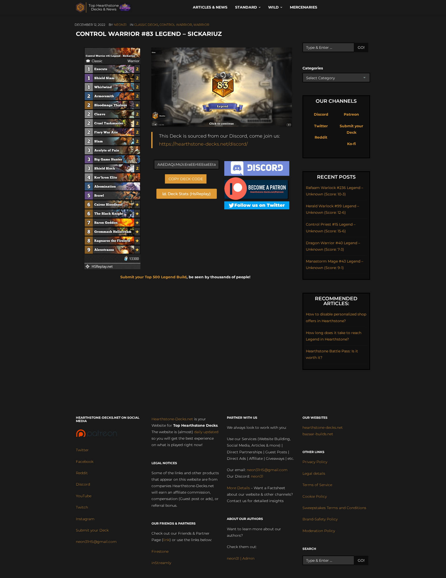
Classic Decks (146, 25)
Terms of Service (317, 484)
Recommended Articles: (336, 301)
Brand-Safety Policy (320, 519)
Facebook (84, 461)
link (166, 539)
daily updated (206, 432)
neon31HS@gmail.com (96, 541)
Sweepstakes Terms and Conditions (334, 507)
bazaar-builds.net (317, 434)
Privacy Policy (314, 462)
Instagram (85, 519)
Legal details (313, 473)
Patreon (351, 114)
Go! (361, 47)
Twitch (82, 507)
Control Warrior (176, 25)
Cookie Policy (314, 496)
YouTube (83, 496)
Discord (321, 114)
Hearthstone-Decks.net (172, 419)
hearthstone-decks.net (322, 427)
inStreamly (161, 562)
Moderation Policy (318, 530)
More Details (238, 488)
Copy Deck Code (186, 179)
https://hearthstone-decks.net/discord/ (203, 144)
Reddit (321, 137)
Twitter (321, 126)
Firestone (160, 551)
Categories (312, 68)
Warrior (201, 25)
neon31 (120, 25)
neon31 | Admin (240, 558)
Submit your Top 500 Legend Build (153, 277)
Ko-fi (351, 143)
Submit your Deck (92, 530)
